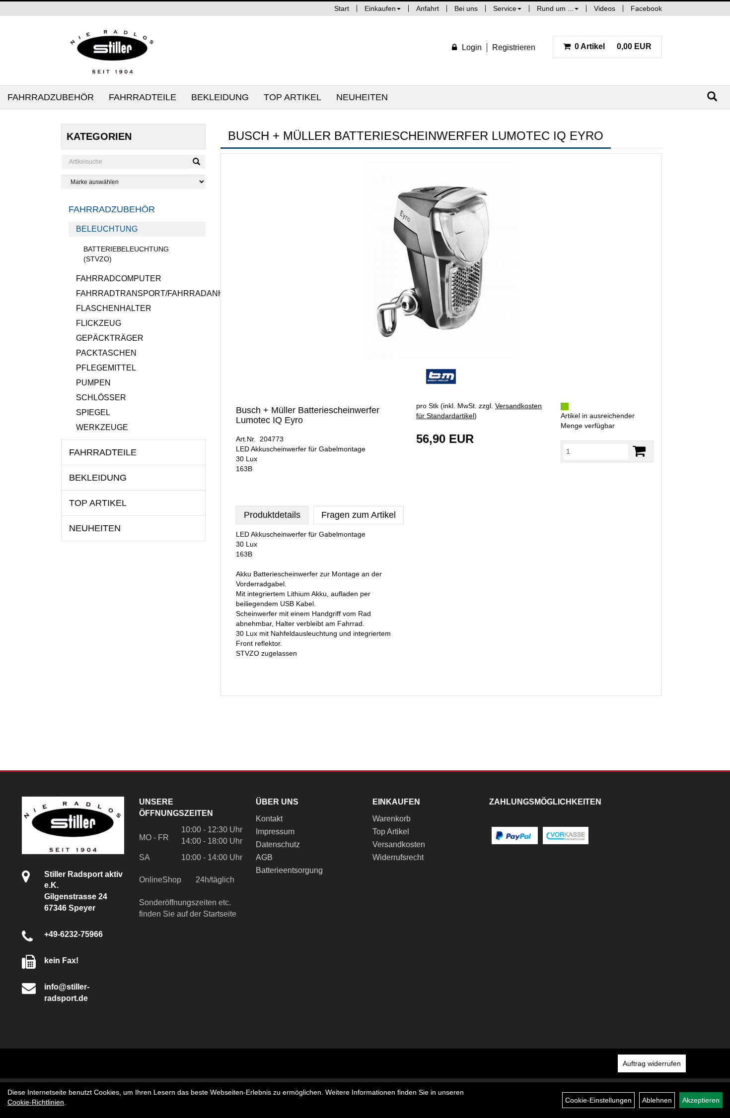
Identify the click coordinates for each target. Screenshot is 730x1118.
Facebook (646, 8)
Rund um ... (555, 8)
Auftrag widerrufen (652, 1063)
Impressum (275, 831)
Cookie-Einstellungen (598, 1100)
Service (504, 8)
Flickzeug (98, 323)
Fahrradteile (142, 97)
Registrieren (513, 47)
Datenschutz (278, 844)
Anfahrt (427, 8)
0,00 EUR (613, 46)
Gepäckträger (110, 338)
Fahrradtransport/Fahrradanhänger (141, 293)
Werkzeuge (102, 427)
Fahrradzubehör (50, 97)
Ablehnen (657, 1100)
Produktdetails (272, 515)
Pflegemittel (106, 368)
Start (341, 8)
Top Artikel (292, 97)
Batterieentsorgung (289, 870)
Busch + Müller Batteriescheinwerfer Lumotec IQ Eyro (307, 415)
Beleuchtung (107, 229)
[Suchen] (712, 96)
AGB (264, 857)
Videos (604, 8)
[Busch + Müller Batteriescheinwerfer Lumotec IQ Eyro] (441, 260)
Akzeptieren (701, 1100)
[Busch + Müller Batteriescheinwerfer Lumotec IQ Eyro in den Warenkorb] (639, 451)
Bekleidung (220, 97)
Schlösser (101, 397)
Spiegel (93, 412)
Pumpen (93, 382)
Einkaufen (380, 8)
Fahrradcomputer (118, 278)
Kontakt (269, 818)
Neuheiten (362, 97)
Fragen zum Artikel (358, 515)
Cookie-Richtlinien (35, 1102)
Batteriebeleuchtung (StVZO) (126, 254)
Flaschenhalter (113, 308)
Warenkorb (391, 818)
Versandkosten (398, 844)
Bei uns (466, 8)
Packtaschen (106, 353)
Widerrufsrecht (398, 857)
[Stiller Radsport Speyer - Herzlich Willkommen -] (113, 50)
